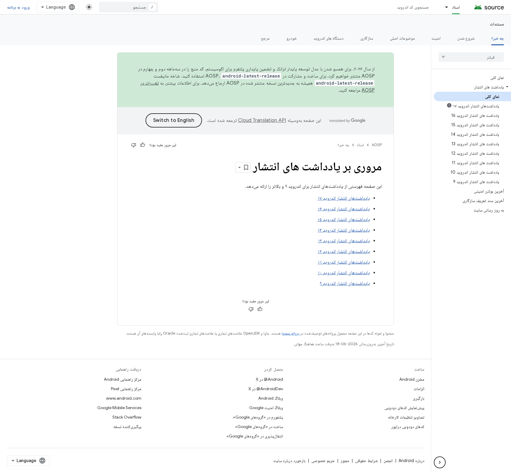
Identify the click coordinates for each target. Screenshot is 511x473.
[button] (472, 87)
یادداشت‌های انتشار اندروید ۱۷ (344, 198)
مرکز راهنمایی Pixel (126, 388)
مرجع (265, 38)
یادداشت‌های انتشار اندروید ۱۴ (344, 230)
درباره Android (411, 460)
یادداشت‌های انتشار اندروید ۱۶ (344, 209)
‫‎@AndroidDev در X (265, 388)
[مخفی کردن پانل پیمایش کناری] (440, 462)
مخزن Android (411, 379)
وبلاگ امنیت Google (266, 407)
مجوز (345, 460)
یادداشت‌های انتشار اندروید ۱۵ (343, 219)
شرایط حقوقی (366, 460)
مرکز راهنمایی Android (122, 379)
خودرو (291, 38)
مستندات (497, 24)
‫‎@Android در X (269, 379)
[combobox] (128, 7)
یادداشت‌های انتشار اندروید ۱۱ (344, 262)
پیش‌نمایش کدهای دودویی (404, 407)
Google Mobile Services (119, 407)
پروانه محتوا (290, 333)
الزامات (419, 388)
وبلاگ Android (270, 398)
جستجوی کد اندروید (413, 7)
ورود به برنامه (18, 7)
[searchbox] (471, 57)
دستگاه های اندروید (328, 38)
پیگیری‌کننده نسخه (127, 426)
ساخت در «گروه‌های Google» (259, 426)
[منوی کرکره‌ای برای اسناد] (444, 7)
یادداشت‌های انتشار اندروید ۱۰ (344, 273)
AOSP (377, 144)
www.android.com (123, 398)
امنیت (436, 38)
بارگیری (418, 398)
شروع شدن (466, 38)
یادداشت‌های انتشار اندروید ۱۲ (344, 251)
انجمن (388, 460)
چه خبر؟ (497, 38)
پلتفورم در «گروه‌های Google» (258, 417)
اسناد (456, 7)
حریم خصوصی (323, 460)
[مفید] (142, 145)
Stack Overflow (126, 417)
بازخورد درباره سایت (289, 460)
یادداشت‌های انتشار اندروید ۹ (345, 283)
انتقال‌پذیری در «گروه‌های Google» (255, 436)
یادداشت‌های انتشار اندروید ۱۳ (344, 241)
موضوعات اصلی (402, 38)
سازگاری (366, 38)
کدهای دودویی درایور (407, 426)
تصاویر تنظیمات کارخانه (406, 417)
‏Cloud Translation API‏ (262, 120)
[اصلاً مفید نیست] (133, 145)
